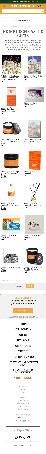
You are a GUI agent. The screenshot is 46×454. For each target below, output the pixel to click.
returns (23, 398)
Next (29, 286)
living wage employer (23, 415)
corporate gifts (23, 406)
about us (23, 389)
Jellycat (23, 340)
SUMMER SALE (31, 2)
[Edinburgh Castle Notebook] (34, 160)
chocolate (23, 346)
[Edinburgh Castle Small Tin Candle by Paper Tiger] (11, 129)
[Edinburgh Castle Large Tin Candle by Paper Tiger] (11, 160)
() (40, 6)
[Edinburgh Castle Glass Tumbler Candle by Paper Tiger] (34, 256)
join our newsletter (23, 412)
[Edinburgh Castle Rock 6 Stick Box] (11, 224)
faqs (23, 392)
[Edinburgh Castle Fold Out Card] (34, 224)
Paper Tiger (24, 430)
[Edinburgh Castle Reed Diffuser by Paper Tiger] (34, 192)
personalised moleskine (23, 371)
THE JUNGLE (23, 378)
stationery (23, 329)
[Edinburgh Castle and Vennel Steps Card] (34, 129)
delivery (23, 395)
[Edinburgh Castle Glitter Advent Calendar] (34, 65)
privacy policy (23, 400)
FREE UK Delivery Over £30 (23, 20)
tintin (23, 351)
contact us (23, 386)
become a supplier (23, 409)
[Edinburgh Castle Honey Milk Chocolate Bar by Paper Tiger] (11, 97)
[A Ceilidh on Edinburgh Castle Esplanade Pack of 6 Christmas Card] (11, 65)
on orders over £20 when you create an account (23, 301)
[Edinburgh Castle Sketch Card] (34, 94)
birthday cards (23, 357)
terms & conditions (23, 403)
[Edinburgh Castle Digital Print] (11, 256)
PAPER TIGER (19, 445)
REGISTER (23, 311)
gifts (23, 335)
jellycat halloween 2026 (23, 364)
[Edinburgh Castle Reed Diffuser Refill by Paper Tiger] (11, 192)
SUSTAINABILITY (23, 418)
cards (23, 324)
